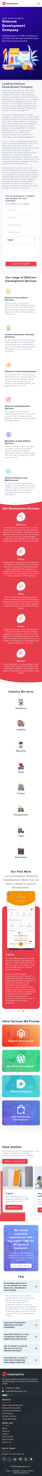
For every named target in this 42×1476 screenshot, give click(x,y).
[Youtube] (26, 1459)
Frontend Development (11, 1411)
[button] (18, 1011)
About (4, 1428)
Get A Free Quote (21, 1266)
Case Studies (7, 1439)
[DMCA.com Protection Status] (7, 1395)
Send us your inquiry (21, 264)
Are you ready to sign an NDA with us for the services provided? (15, 1348)
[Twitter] (10, 1459)
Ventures (6, 1431)
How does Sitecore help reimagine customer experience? (15, 1325)
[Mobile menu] (38, 3)
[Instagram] (20, 1459)
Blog (8, 1471)
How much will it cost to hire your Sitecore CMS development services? (15, 1360)
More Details (14, 1207)
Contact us (7, 1442)
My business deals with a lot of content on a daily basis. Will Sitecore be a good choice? (15, 1286)
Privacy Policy (27, 1471)
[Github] (31, 1459)
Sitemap (15, 1471)
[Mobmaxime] (10, 3)
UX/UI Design (7, 1413)
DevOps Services (9, 1416)
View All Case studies (14, 1161)
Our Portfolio (7, 1437)
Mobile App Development (12, 1405)
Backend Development (11, 1408)
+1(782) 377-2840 (12, 1388)
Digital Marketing (9, 1419)
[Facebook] (4, 1459)
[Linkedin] (15, 1459)
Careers (5, 1434)
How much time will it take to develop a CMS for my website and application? (16, 1336)
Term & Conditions (21, 1473)
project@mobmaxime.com (16, 1391)
